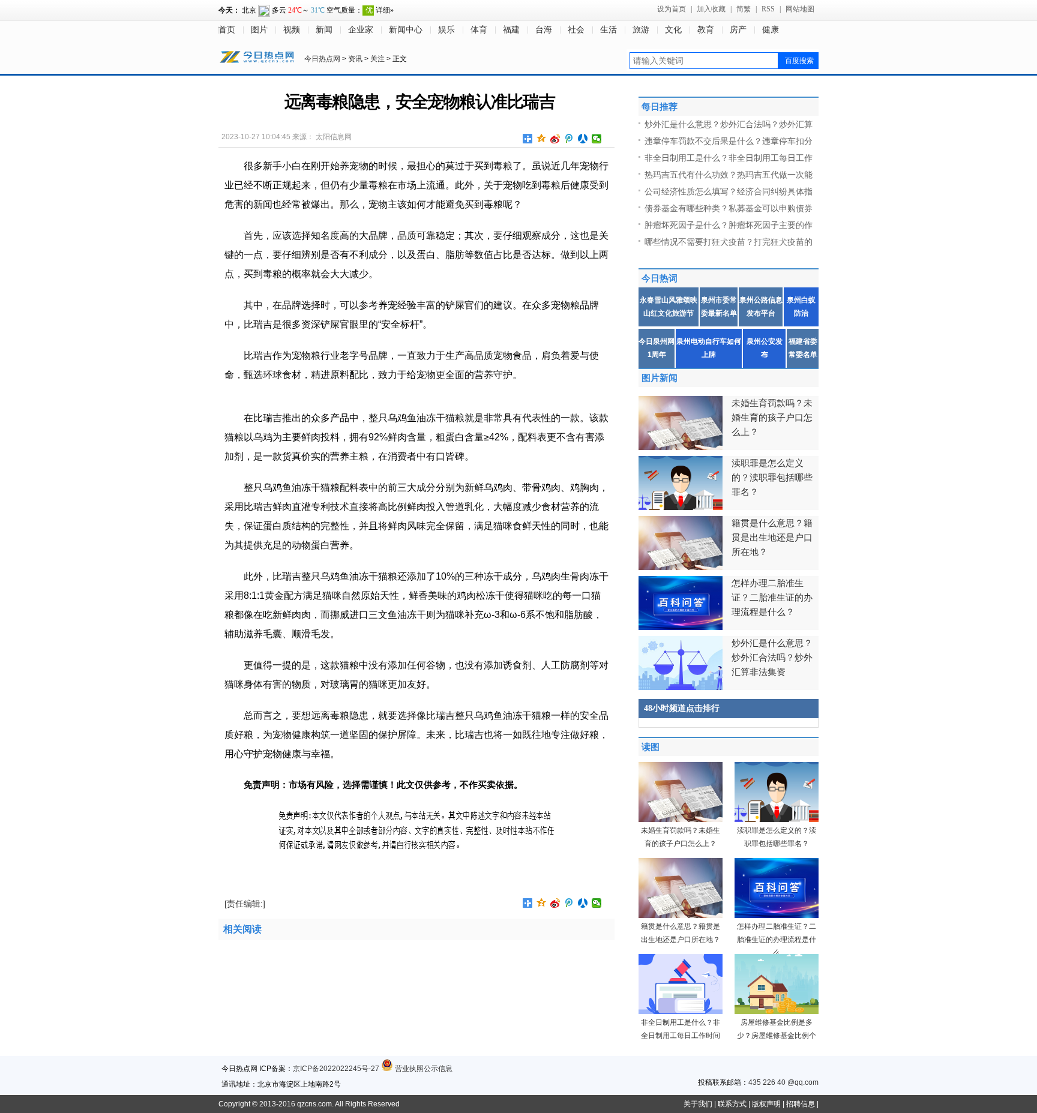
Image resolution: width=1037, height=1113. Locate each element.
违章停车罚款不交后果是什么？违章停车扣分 (729, 141)
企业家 (360, 29)
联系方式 (732, 1104)
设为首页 (671, 9)
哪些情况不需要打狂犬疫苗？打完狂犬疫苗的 (729, 242)
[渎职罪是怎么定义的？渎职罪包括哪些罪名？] (777, 819)
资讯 (355, 59)
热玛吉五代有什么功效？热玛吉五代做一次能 (729, 174)
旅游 (641, 29)
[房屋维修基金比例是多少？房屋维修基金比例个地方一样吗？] (777, 1011)
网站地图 (800, 9)
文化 (673, 29)
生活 (608, 29)
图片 (259, 29)
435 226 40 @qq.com (783, 1082)
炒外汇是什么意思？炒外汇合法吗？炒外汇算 (729, 124)
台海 (543, 29)
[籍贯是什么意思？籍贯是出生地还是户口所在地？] (681, 915)
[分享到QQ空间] (542, 138)
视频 (291, 29)
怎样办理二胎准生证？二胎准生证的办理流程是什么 (776, 939)
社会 (576, 29)
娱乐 (446, 29)
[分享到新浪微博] (555, 138)
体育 (478, 29)
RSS (768, 9)
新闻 (324, 29)
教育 (705, 29)
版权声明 (766, 1104)
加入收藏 (711, 9)
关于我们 (698, 1104)
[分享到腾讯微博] (569, 138)
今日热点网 (322, 59)
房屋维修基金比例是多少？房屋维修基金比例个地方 (776, 1035)
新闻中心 (405, 29)
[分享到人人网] (583, 138)
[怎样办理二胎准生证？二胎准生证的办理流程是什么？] (777, 915)
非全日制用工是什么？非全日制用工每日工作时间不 (680, 1035)
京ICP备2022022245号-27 (336, 1068)
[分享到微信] (597, 138)
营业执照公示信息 (422, 1068)
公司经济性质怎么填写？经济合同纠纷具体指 (729, 191)
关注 (377, 59)
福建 (511, 29)
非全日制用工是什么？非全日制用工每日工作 (729, 158)
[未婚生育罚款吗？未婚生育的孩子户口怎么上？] (681, 819)
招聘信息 (800, 1104)
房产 (738, 29)
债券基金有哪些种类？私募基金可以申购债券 (729, 208)
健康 (770, 29)
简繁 (743, 9)
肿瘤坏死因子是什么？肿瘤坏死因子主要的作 (729, 225)
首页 (226, 29)
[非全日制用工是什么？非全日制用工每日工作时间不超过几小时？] (681, 1011)
